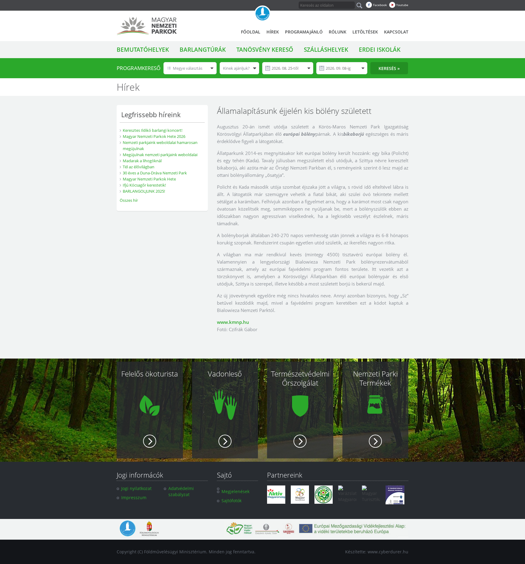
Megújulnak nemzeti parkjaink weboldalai (160, 154)
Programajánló (304, 32)
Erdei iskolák (379, 50)
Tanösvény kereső (264, 50)
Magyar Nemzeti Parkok (147, 26)
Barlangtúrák (203, 50)
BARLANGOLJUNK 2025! (144, 191)
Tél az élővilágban (138, 167)
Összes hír (129, 200)
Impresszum (133, 497)
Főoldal (250, 32)
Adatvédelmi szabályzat (181, 491)
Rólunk (337, 32)
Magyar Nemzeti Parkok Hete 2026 (154, 136)
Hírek (272, 32)
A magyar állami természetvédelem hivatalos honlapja (262, 13)
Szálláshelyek (326, 50)
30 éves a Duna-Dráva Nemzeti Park (155, 173)
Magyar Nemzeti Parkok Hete (149, 179)
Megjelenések (235, 491)
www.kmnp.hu (233, 322)
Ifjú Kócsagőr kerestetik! (144, 185)
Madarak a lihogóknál (142, 160)
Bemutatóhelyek (143, 50)
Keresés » (389, 68)
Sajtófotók (231, 500)
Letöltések (365, 32)
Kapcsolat (396, 32)
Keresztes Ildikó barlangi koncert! (152, 130)
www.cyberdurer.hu (388, 552)
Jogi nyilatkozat (136, 488)
